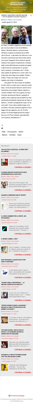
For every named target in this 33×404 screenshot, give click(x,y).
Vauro (19, 135)
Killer (3, 132)
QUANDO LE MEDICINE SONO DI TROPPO (13, 195)
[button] (31, 15)
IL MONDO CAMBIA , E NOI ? (9, 239)
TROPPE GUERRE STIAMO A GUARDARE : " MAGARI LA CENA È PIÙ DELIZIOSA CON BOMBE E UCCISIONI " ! (14, 307)
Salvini (21, 132)
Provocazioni (12, 132)
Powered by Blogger (17, 396)
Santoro (4, 135)
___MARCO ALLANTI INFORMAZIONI (16, 4)
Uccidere (12, 135)
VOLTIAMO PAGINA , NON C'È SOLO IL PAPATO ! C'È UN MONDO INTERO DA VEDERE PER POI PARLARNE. (12, 332)
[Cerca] (31, 3)
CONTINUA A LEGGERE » (23, 167)
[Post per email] (2, 129)
